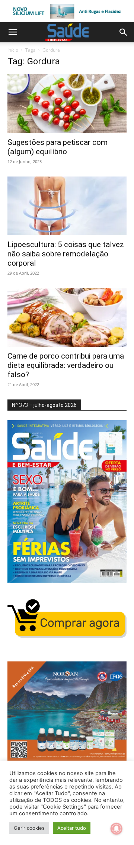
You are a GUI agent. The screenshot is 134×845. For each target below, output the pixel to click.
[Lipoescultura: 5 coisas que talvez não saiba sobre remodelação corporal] (67, 206)
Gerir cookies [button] (29, 828)
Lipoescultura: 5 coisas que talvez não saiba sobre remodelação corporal (65, 254)
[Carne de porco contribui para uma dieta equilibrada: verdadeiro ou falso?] (67, 317)
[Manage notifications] (116, 829)
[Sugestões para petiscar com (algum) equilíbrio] (67, 103)
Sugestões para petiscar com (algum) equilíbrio (57, 147)
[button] (13, 32)
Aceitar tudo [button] (71, 828)
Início (12, 50)
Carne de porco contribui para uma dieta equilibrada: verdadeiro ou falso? (65, 365)
